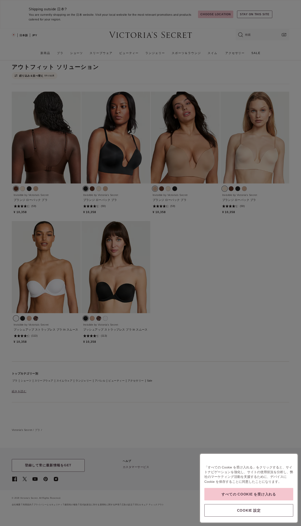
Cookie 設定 (249, 510)
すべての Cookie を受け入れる (249, 494)
